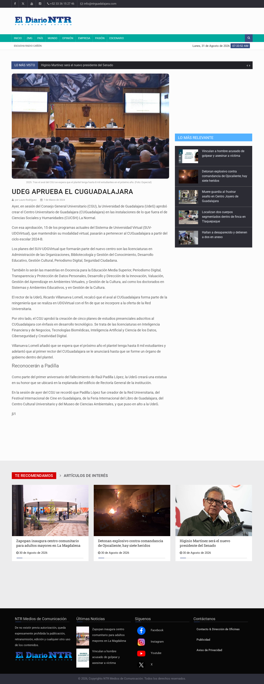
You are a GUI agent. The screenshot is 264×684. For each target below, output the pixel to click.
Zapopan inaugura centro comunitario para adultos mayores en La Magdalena (109, 635)
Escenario (116, 38)
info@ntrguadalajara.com (99, 3)
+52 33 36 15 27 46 (61, 3)
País (40, 38)
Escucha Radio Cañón (28, 45)
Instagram (157, 641)
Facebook (157, 630)
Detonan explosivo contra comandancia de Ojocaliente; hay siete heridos (224, 155)
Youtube (156, 653)
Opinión (67, 38)
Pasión (100, 38)
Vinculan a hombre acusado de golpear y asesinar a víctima (106, 657)
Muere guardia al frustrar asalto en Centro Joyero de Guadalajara (220, 176)
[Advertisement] (179, 20)
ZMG (29, 38)
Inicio (18, 38)
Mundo (52, 38)
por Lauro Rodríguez (26, 199)
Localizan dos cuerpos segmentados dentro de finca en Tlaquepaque (224, 196)
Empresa (84, 38)
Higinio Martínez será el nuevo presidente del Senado (77, 65)
